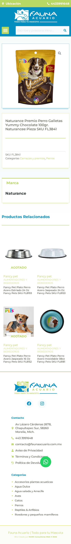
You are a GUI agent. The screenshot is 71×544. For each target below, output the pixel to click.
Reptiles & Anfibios (27, 510)
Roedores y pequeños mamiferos (36, 514)
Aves (18, 495)
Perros (50, 158)
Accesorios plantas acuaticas (34, 482)
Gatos (19, 500)
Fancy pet (10, 276)
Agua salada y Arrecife (29, 491)
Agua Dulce (22, 486)
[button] (5, 30)
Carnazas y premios (32, 158)
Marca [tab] (12, 183)
